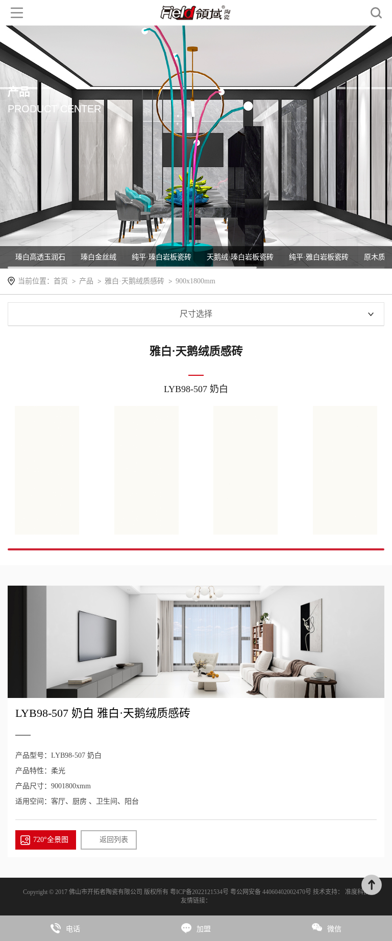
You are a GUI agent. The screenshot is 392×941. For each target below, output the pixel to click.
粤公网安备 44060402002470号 (271, 892)
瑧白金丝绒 (98, 257)
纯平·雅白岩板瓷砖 (319, 257)
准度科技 (357, 892)
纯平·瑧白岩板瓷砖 (161, 257)
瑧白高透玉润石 (40, 257)
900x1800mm (195, 281)
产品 (86, 281)
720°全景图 (50, 839)
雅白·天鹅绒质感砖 (134, 281)
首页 (61, 281)
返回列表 (114, 839)
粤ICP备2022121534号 (200, 892)
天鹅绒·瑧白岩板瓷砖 (240, 257)
